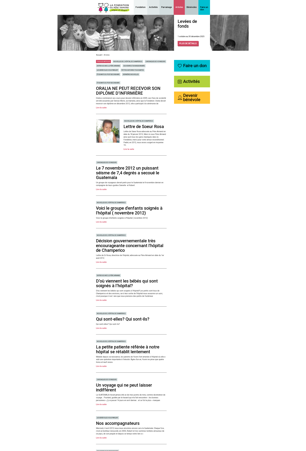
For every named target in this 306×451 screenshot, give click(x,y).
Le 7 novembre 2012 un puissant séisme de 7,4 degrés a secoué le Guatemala (127, 173)
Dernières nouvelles (131, 74)
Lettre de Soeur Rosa (143, 126)
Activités (153, 7)
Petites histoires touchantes (132, 70)
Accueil (99, 55)
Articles (179, 7)
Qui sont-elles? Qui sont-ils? (122, 319)
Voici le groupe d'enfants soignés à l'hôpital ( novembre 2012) (129, 211)
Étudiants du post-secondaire (108, 74)
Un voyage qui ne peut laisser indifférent (124, 387)
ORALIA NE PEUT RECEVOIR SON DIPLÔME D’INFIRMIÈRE (128, 91)
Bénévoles (192, 7)
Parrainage (166, 7)
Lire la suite (101, 107)
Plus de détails (188, 43)
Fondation (140, 7)
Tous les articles (103, 61)
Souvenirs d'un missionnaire (134, 66)
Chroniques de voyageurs (155, 61)
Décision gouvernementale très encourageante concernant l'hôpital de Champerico (129, 245)
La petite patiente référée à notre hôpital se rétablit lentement (127, 349)
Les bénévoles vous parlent (107, 70)
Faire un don (204, 8)
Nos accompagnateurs (118, 423)
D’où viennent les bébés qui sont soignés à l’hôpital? (127, 283)
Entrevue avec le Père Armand (108, 66)
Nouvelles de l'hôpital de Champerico (127, 61)
